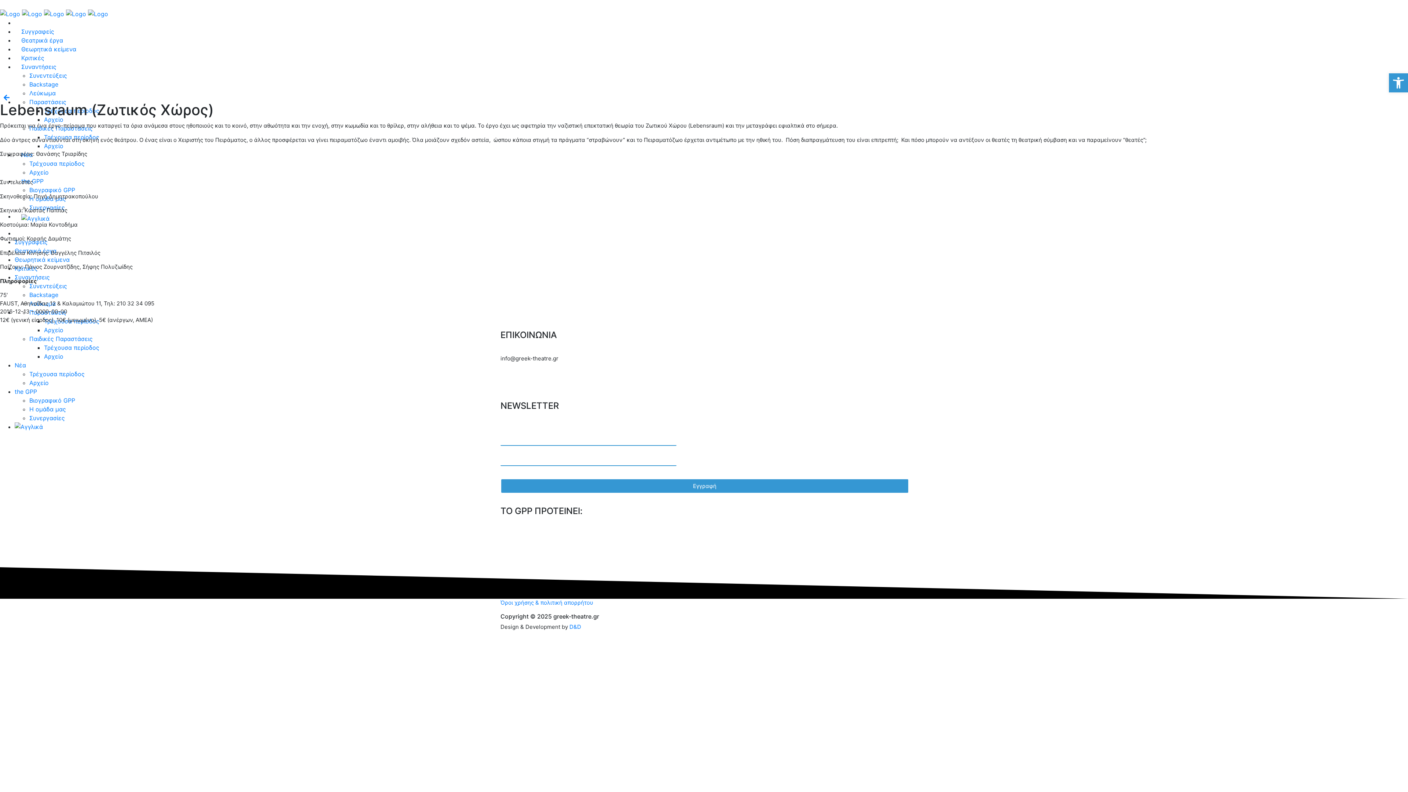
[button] (1398, 82)
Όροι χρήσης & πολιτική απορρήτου (546, 602)
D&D (575, 626)
